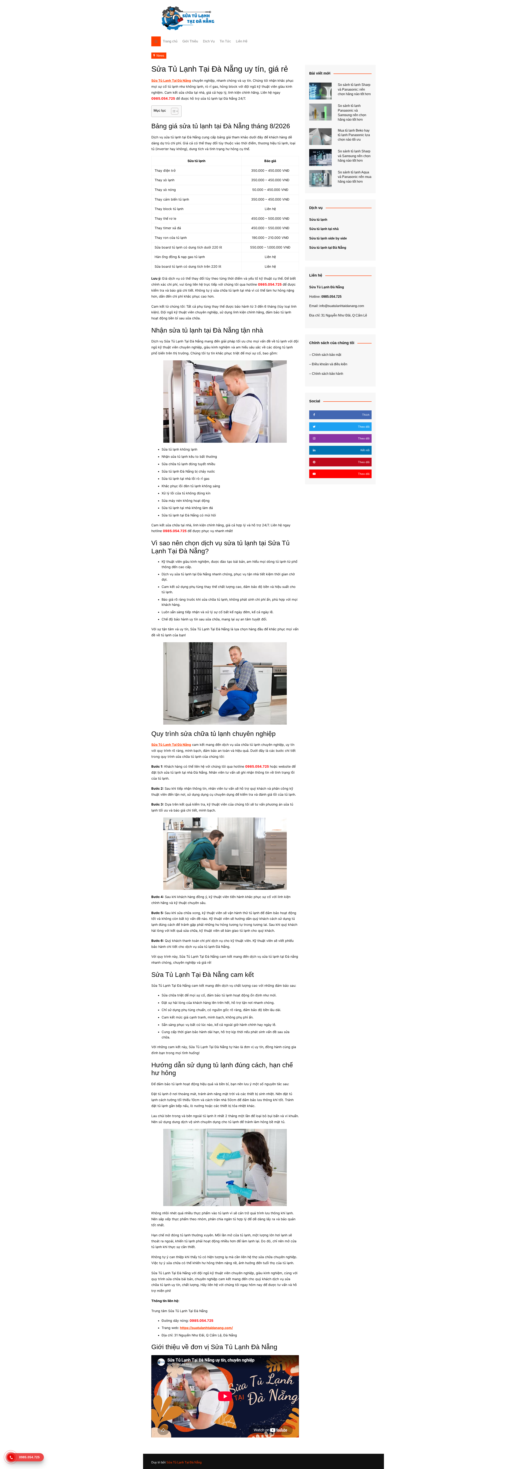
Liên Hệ (241, 41)
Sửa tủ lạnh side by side (328, 238)
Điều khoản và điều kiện (329, 364)
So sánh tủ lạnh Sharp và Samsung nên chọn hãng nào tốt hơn (354, 155)
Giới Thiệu (190, 41)
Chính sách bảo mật (326, 354)
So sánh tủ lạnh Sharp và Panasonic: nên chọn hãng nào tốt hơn (354, 89)
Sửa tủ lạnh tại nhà (324, 229)
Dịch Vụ (209, 41)
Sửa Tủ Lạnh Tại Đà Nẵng (184, 1462)
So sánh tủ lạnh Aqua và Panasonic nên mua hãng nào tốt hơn (354, 176)
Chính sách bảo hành (327, 373)
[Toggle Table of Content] (172, 111)
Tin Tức (225, 41)
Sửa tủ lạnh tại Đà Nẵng (327, 247)
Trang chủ (170, 41)
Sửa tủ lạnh (318, 219)
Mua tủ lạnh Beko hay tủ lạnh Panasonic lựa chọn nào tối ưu (354, 135)
